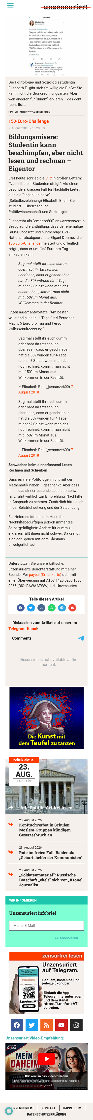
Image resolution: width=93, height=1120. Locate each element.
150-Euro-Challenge (28, 121)
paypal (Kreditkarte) (45, 574)
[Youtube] (61, 1025)
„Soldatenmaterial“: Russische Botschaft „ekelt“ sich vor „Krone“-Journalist (51, 879)
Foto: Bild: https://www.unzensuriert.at (29, 111)
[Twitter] (32, 1025)
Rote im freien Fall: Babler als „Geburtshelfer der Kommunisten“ (51, 855)
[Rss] (46, 1025)
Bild (48, 178)
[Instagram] (76, 1025)
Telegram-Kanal (22, 628)
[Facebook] (17, 1025)
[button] (10, 5)
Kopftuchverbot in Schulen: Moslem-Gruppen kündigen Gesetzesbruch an (45, 829)
